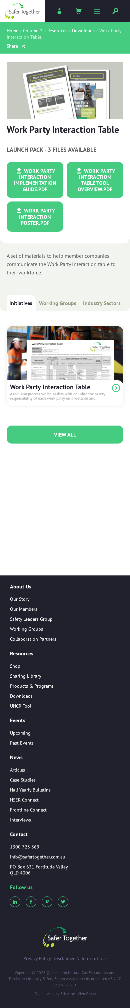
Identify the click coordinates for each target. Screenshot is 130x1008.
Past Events (22, 743)
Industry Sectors (102, 303)
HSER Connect (24, 800)
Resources (57, 31)
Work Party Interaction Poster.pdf (37, 216)
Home (12, 31)
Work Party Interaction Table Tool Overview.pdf (96, 180)
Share (13, 46)
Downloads (83, 31)
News (16, 758)
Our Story (20, 599)
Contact (19, 834)
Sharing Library (25, 676)
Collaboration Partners (33, 639)
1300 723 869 (24, 847)
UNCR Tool (20, 706)
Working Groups (57, 303)
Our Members (23, 609)
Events (17, 721)
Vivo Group (87, 993)
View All (65, 434)
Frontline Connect (28, 810)
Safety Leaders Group (31, 619)
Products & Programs (32, 686)
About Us (20, 587)
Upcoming (20, 733)
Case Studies (23, 780)
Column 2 (33, 31)
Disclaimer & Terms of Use (80, 958)
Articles (17, 770)
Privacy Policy (37, 958)
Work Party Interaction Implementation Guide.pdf (35, 180)
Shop (15, 666)
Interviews (20, 820)
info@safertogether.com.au (37, 857)
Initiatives (20, 303)
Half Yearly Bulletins (30, 790)
